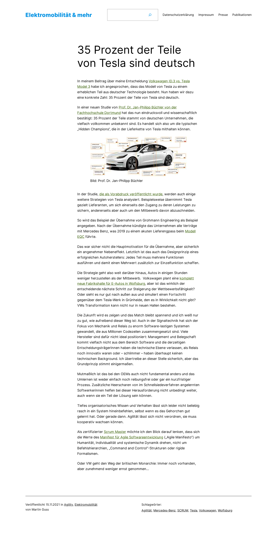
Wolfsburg (225, 510)
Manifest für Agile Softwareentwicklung (131, 437)
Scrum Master (115, 432)
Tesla (193, 510)
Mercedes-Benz (164, 510)
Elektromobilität (86, 504)
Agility (68, 504)
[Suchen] (150, 15)
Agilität (147, 510)
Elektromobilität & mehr (58, 14)
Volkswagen (207, 510)
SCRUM (182, 510)
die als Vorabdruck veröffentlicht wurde (130, 194)
